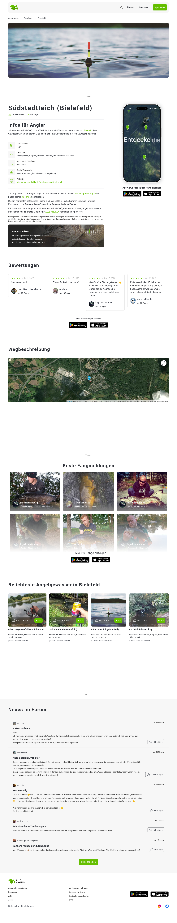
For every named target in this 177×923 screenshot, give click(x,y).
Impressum (13, 892)
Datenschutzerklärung (17, 888)
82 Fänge (26, 197)
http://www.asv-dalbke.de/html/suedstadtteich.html (39, 182)
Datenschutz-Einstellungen (21, 906)
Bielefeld (88, 130)
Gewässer (144, 7)
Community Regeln (77, 892)
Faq (71, 900)
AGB (10, 896)
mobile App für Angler (85, 193)
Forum (130, 7)
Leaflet (69, 401)
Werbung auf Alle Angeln (79, 888)
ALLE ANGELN (52, 211)
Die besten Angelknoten (79, 896)
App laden (160, 7)
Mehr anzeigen (88, 862)
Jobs (10, 900)
